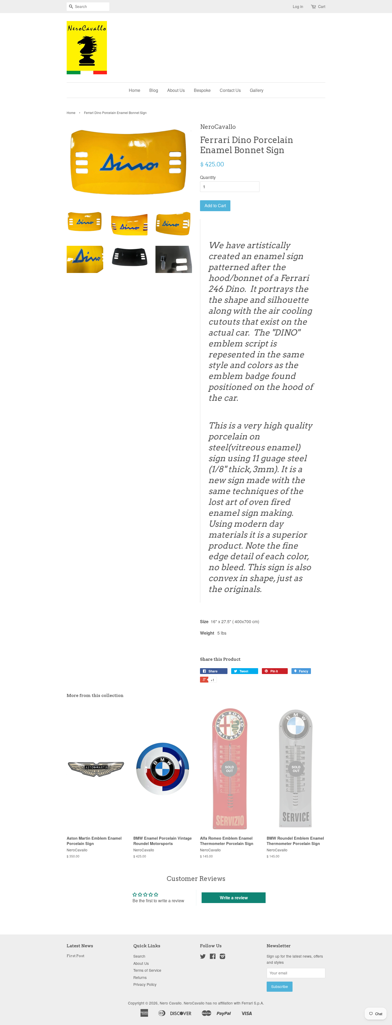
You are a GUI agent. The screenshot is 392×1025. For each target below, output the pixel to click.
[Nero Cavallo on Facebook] (213, 957)
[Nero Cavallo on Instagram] (222, 957)
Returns (140, 977)
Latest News (80, 945)
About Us (176, 90)
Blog (153, 90)
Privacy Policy (145, 984)
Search (139, 956)
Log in (298, 6)
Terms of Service (147, 970)
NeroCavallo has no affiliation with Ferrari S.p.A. (224, 1003)
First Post (75, 956)
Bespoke (202, 90)
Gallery (256, 90)
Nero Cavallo (171, 1003)
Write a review (234, 898)
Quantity (208, 177)
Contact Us (230, 90)
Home (134, 90)
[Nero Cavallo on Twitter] (203, 957)
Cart (321, 6)
